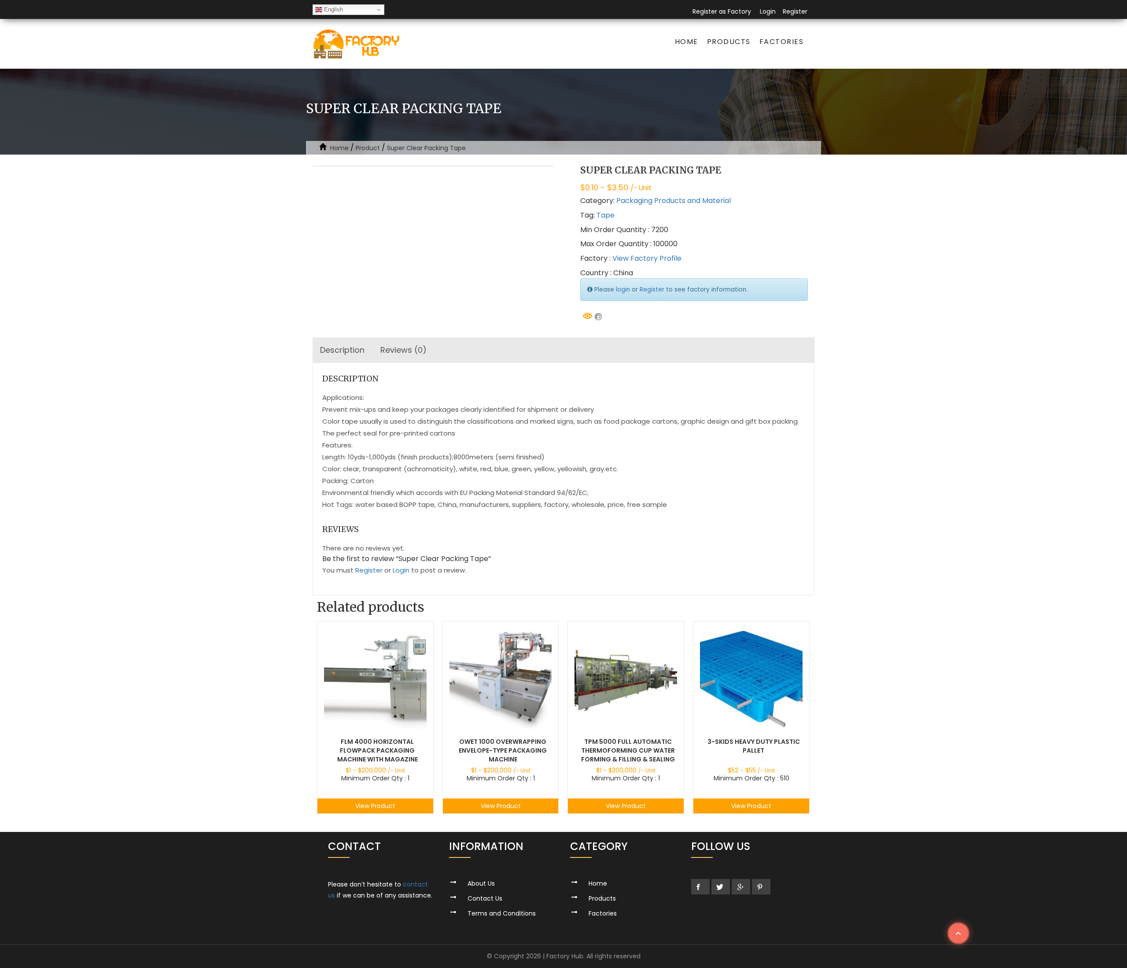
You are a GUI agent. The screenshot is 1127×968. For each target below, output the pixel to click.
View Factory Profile (646, 258)
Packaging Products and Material (673, 201)
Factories (781, 42)
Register (795, 11)
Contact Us (485, 898)
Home (686, 42)
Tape (606, 215)
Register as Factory (721, 11)
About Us (481, 883)
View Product (375, 806)
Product (368, 148)
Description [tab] (342, 349)
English (332, 9)
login (623, 289)
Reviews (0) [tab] (403, 349)
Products (729, 42)
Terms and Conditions (502, 913)
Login (768, 11)
